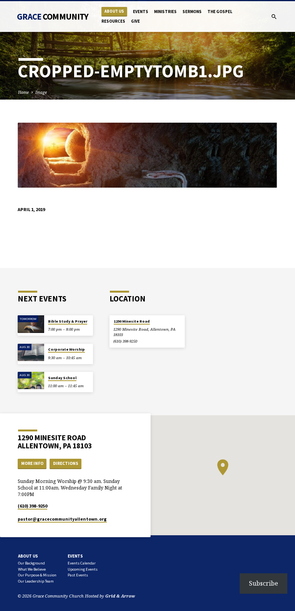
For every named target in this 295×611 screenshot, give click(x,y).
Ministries (165, 11)
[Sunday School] (31, 381)
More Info (32, 463)
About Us (114, 11)
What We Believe (32, 569)
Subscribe (263, 583)
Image (41, 92)
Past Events (78, 575)
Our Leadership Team (36, 581)
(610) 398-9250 (125, 341)
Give (135, 21)
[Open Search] (274, 16)
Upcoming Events (83, 569)
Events (140, 11)
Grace (53, 16)
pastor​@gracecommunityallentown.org (62, 519)
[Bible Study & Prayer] (31, 324)
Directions (65, 463)
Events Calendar (82, 563)
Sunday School (62, 377)
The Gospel (219, 11)
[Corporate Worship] (31, 352)
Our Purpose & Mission (37, 575)
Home (23, 92)
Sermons (192, 11)
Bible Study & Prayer (67, 321)
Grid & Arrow (120, 596)
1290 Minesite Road (132, 321)
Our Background (31, 563)
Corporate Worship (66, 349)
